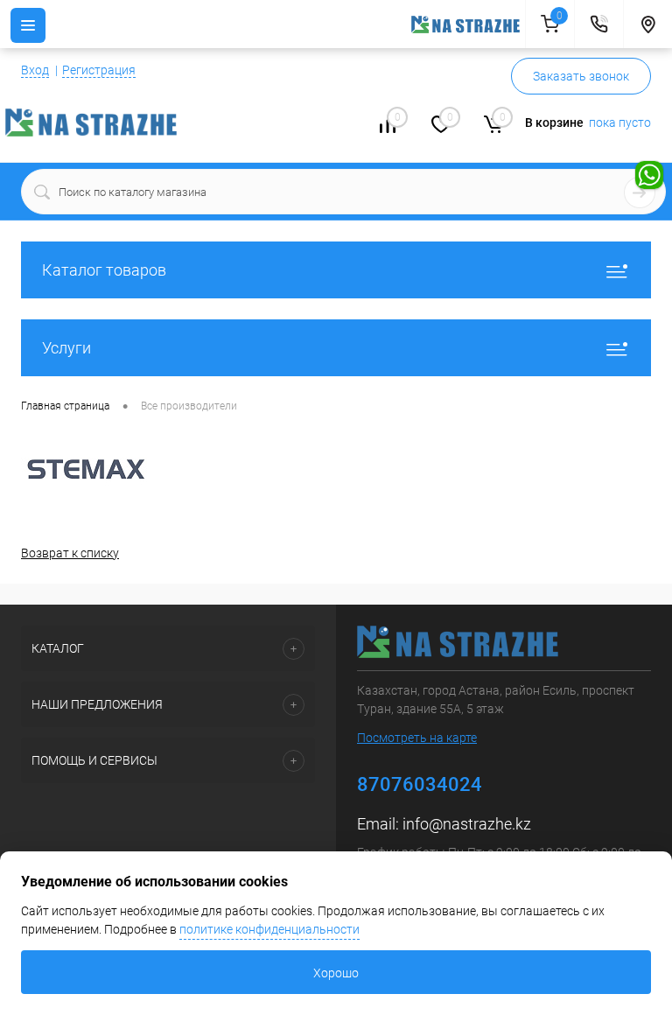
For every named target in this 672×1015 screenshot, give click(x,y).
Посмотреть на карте (417, 738)
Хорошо (336, 973)
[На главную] (468, 24)
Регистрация (99, 70)
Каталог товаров (104, 270)
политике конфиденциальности (269, 929)
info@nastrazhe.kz (466, 824)
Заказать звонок (581, 76)
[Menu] (28, 25)
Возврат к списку (70, 553)
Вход (35, 70)
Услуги (66, 348)
